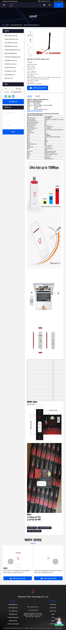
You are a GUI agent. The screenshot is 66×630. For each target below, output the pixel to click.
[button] (30, 56)
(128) (11, 42)
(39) (11, 35)
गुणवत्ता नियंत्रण (53, 611)
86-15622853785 (58, 1)
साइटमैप (53, 620)
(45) (11, 39)
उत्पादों (7, 25)
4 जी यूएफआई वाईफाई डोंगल (44, 527)
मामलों (53, 617)
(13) (11, 60)
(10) (12, 50)
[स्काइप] (6, 96)
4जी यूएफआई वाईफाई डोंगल (16, 25)
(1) (10, 74)
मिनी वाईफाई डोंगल (32, 527)
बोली (59, 5)
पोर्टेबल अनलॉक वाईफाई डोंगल (34, 531)
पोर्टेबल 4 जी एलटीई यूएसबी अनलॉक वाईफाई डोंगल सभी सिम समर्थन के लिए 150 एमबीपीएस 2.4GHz (17, 571)
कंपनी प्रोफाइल (53, 604)
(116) (11, 46)
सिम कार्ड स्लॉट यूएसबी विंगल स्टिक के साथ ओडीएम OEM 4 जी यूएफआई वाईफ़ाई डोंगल (48, 571)
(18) (10, 67)
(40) (10, 71)
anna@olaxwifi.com (45, 1)
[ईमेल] (13, 96)
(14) (12, 57)
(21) (11, 64)
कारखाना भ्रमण (53, 607)
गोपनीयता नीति (53, 624)
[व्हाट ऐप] (9, 96)
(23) (9, 78)
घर (3, 25)
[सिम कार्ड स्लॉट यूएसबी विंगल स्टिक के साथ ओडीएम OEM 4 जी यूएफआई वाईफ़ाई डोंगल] (48, 557)
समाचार (52, 614)
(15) (11, 53)
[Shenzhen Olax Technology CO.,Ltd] (11, 5)
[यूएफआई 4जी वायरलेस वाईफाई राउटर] (47, 44)
